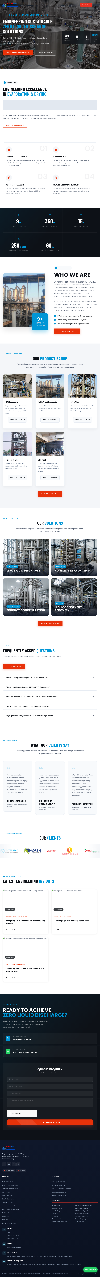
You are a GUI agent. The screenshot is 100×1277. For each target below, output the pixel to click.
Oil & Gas (55, 1216)
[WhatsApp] (14, 1164)
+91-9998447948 (13, 1233)
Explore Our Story (66, 331)
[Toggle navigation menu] (95, 5)
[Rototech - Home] (10, 5)
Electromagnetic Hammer (10, 1209)
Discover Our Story (14, 125)
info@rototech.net (14, 1248)
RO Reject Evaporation (59, 1185)
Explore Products (44, 52)
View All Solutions (50, 623)
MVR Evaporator (7, 1182)
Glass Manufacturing (82, 1216)
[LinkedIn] (4, 1164)
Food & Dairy (56, 1211)
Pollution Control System (10, 1213)
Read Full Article (11, 930)
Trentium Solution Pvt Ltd (59, 1273)
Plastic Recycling (80, 1219)
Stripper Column (7, 1202)
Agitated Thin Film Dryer (10, 1189)
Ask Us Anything (14, 666)
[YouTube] (9, 1164)
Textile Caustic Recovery (59, 1192)
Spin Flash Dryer (7, 1195)
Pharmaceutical (57, 1205)
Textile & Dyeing (57, 1208)
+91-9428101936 (13, 1236)
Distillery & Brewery (81, 1208)
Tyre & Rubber (80, 1221)
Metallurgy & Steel (57, 1219)
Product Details (17, 420)
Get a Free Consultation (17, 52)
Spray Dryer (6, 1192)
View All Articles (86, 880)
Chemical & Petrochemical (83, 1205)
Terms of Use (93, 1274)
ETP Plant (5, 1220)
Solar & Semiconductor (59, 1221)
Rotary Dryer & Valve (9, 1223)
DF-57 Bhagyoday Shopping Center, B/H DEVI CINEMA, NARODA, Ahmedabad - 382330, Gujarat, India (39, 1256)
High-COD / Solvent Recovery (61, 1189)
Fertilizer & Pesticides (82, 1213)
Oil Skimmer (6, 1216)
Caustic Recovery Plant (9, 1206)
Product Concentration (59, 1195)
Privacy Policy (83, 1274)
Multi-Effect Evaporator (10, 1185)
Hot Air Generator (8, 1199)
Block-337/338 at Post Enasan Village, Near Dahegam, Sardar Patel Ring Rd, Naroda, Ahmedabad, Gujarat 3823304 (44, 1264)
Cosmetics (55, 1213)
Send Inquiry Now (49, 1122)
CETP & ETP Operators (82, 1211)
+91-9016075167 (13, 1238)
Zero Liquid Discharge (58, 1182)
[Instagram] (18, 1164)
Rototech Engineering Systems (18, 1273)
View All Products (50, 494)
